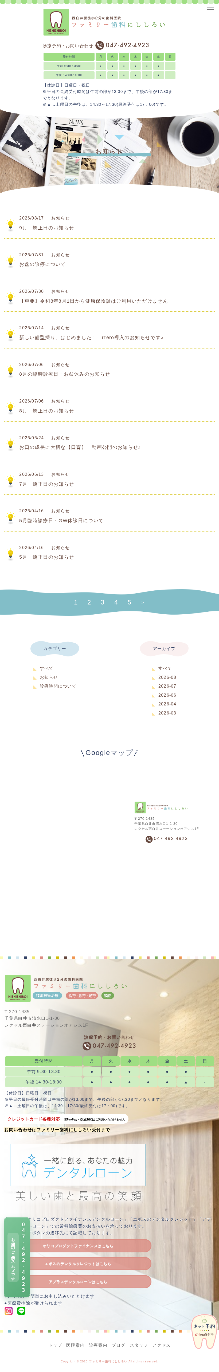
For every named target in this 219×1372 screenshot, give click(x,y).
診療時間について (58, 686)
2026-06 (167, 695)
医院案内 (75, 1345)
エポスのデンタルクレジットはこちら (78, 1264)
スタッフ (139, 1345)
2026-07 (167, 686)
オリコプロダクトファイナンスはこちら (78, 1246)
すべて (47, 668)
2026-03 (167, 713)
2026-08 (167, 677)
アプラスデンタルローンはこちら (78, 1282)
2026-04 (167, 704)
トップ (55, 1345)
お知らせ (49, 677)
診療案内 (98, 1345)
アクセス (161, 1345)
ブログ (119, 1345)
